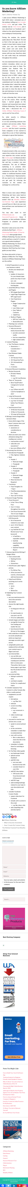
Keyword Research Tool (9, 1160)
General (5, 1158)
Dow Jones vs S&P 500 (9, 1106)
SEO (4, 1170)
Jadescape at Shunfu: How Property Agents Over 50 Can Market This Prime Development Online (14, 1092)
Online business (7, 1163)
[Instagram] (15, 816)
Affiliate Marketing (10, 820)
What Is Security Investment (13, 822)
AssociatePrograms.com (10, 217)
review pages (9, 158)
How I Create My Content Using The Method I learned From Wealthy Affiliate (13, 827)
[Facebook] (3, 816)
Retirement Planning (8, 1168)
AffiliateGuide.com (8, 215)
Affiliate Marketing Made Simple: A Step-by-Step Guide (13, 232)
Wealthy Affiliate (8, 1172)
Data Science (6, 1153)
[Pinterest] (12, 816)
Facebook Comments (7, 843)
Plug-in (5, 1165)
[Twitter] (6, 816)
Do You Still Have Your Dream (11, 1112)
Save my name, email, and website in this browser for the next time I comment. (14, 882)
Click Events (17, 27)
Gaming (5, 1156)
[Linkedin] (9, 816)
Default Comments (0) (8, 840)
